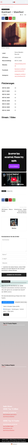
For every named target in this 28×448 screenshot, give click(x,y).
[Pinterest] (10, 18)
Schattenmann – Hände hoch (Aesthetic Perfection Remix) (20, 211)
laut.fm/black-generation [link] (10, 414)
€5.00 (7, 309)
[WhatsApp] (13, 18)
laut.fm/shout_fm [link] (7, 428)
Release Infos (9, 191)
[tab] (8, 302)
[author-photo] (14, 226)
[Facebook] (3, 18)
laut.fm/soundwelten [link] (8, 416)
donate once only (20, 302)
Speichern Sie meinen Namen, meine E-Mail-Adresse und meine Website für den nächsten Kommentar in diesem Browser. (14, 268)
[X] (6, 18)
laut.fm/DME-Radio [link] (8, 426)
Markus (5, 14)
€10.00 (15, 309)
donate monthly (8, 302)
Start (3, 7)
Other (11, 311)
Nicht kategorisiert (9, 7)
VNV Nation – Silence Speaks (7, 210)
